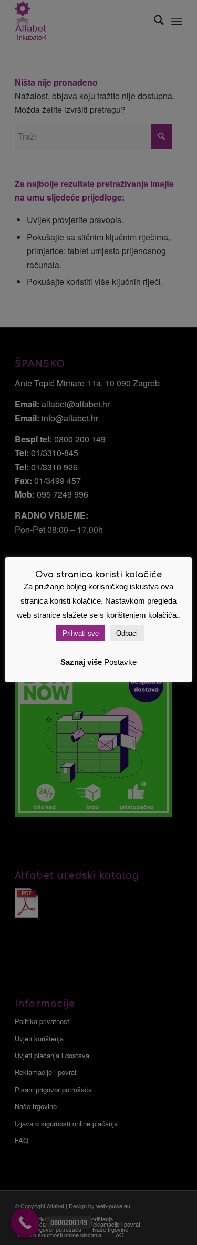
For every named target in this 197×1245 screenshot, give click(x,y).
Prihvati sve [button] (81, 633)
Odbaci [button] (127, 633)
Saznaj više (81, 662)
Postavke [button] (120, 662)
